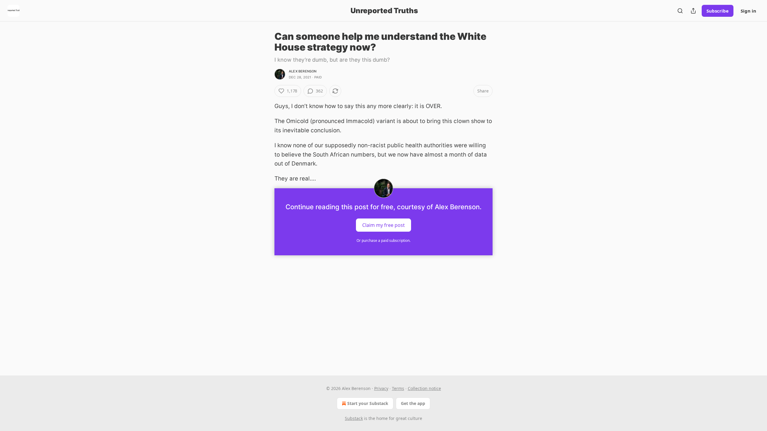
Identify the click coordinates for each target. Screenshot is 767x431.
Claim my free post (383, 224)
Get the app (413, 403)
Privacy (381, 388)
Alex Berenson (303, 71)
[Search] (680, 11)
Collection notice (424, 388)
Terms (398, 388)
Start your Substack (367, 403)
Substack (354, 418)
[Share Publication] (693, 11)
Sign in (748, 11)
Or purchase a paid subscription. (383, 240)
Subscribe (717, 11)
